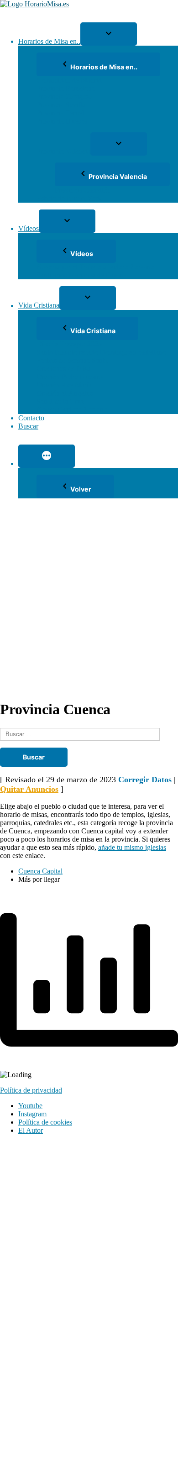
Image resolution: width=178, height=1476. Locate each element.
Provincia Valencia (63, 151)
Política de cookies (45, 1122)
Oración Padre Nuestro (70, 377)
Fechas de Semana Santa (72, 360)
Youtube (30, 1106)
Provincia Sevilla (61, 105)
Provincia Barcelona (66, 88)
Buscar (28, 426)
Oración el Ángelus (65, 393)
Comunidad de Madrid (69, 80)
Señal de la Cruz (60, 401)
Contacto (31, 418)
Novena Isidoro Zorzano (72, 409)
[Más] (46, 456)
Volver (80, 489)
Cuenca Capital (40, 871)
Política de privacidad (31, 1090)
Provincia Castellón (83, 190)
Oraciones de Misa (63, 368)
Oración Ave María (64, 385)
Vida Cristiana (38, 305)
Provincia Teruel (60, 113)
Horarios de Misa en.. (49, 41)
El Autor (30, 1130)
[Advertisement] (89, 598)
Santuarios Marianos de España (82, 275)
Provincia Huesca (62, 121)
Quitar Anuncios (29, 789)
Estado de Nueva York (69, 198)
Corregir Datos (145, 779)
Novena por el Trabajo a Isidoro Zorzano (95, 267)
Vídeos (28, 228)
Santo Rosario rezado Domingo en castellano (101, 352)
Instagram (32, 1114)
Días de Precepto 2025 (69, 344)
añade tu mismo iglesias (132, 847)
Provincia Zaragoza (65, 96)
